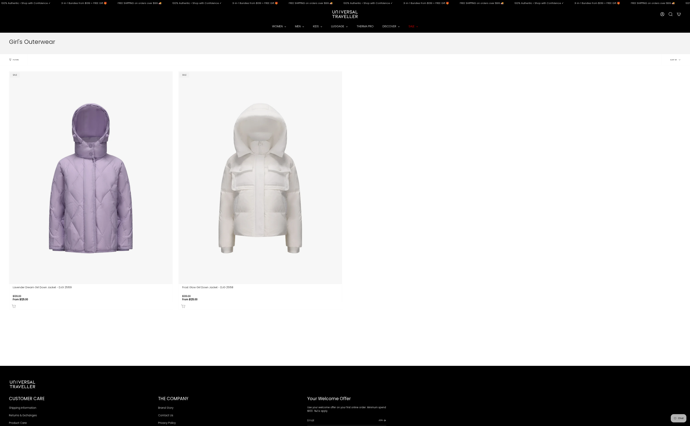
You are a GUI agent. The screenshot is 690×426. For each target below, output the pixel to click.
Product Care (18, 423)
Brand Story (165, 408)
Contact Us (165, 415)
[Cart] (679, 14)
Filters (16, 60)
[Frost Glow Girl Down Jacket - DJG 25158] (260, 177)
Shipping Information (22, 408)
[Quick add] (91, 305)
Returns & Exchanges (23, 415)
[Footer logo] (22, 384)
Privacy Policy (167, 423)
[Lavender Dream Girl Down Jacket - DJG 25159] (90, 177)
